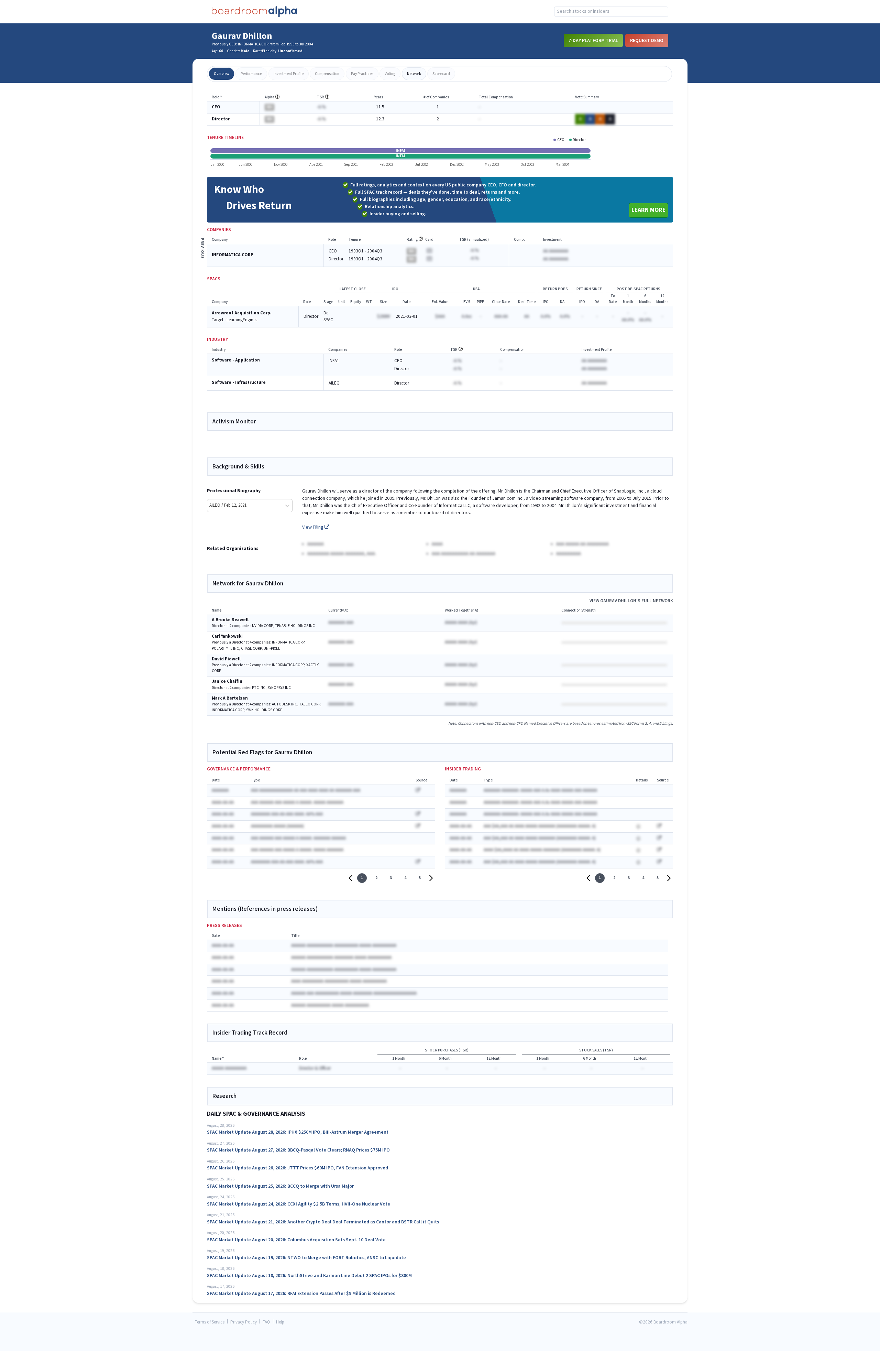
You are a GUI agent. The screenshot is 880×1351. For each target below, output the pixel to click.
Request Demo (646, 40)
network (414, 73)
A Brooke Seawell (230, 620)
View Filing (313, 527)
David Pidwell (226, 659)
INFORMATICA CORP (232, 255)
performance (251, 73)
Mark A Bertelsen (230, 698)
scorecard (441, 73)
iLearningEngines (241, 320)
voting (390, 73)
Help (280, 1322)
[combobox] (611, 12)
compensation (327, 73)
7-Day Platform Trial (593, 40)
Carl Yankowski (227, 636)
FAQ (266, 1322)
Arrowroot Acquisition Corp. (242, 313)
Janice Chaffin (227, 681)
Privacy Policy (243, 1322)
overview (221, 73)
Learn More (648, 210)
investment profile (289, 73)
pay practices (362, 73)
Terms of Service (209, 1322)
